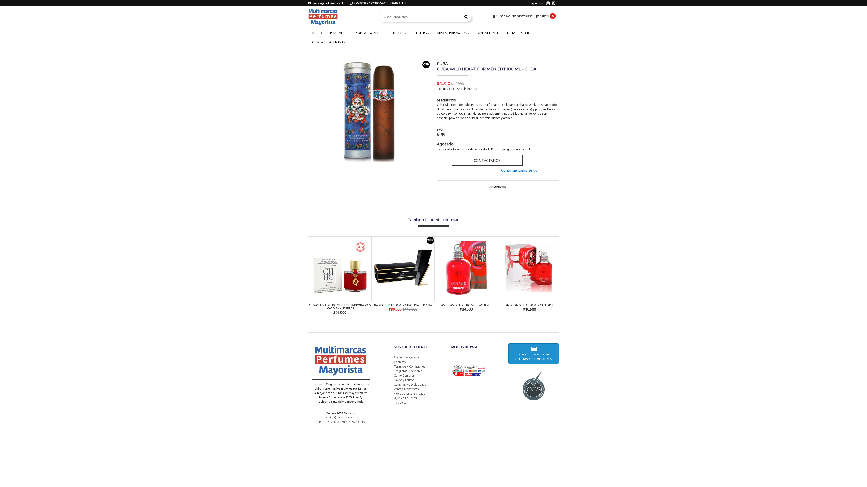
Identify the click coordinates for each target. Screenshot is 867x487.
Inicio (317, 33)
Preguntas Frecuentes (408, 371)
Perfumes (337, 33)
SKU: (440, 129)
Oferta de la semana (327, 42)
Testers (420, 33)
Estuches (396, 33)
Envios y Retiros (404, 380)
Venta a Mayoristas (406, 389)
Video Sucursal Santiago (409, 393)
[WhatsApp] (553, 3)
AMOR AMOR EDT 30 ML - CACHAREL (529, 305)
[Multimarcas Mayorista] (323, 16)
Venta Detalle (488, 33)
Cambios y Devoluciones (410, 384)
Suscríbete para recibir (533, 357)
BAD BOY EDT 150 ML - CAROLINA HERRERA (403, 305)
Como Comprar (404, 375)
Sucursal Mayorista (406, 357)
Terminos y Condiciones (409, 366)
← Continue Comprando (517, 170)
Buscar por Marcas (452, 33)
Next (554, 275)
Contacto (400, 362)
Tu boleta (400, 402)
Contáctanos (487, 160)
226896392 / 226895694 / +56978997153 (379, 3)
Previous (312, 275)
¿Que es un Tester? (406, 398)
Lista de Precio (518, 33)
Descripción (446, 100)
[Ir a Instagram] (548, 3)
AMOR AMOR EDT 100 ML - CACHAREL (466, 305)
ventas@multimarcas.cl (327, 3)
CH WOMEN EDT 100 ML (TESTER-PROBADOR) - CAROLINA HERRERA (340, 306)
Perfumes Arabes (368, 33)
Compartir (497, 187)
